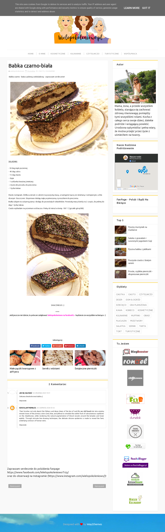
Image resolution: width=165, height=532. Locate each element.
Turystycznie (112, 54)
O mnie (42, 54)
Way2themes (94, 524)
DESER (119, 300)
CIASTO (42, 71)
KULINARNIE (50, 71)
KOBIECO (130, 310)
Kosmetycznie (58, 54)
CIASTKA (120, 294)
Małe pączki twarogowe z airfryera (23, 370)
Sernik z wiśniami (51, 368)
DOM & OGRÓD (133, 300)
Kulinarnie (76, 54)
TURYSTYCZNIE (132, 331)
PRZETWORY (136, 321)
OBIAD (147, 315)
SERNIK (132, 326)
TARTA (142, 326)
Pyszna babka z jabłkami (139, 249)
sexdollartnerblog (27, 408)
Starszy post (99, 486)
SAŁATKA (120, 326)
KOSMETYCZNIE (145, 310)
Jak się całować (25, 393)
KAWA (119, 310)
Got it (146, 8)
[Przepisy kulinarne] (135, 504)
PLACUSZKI (121, 321)
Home (31, 54)
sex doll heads (85, 411)
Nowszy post (15, 486)
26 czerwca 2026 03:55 (46, 408)
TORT (119, 331)
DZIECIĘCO (121, 305)
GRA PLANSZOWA (138, 305)
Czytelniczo (93, 54)
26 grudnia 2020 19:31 (41, 393)
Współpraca (130, 54)
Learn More (132, 8)
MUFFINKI (135, 315)
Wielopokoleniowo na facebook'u (61, 315)
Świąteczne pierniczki (86, 368)
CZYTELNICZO (145, 294)
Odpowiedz (22, 400)
